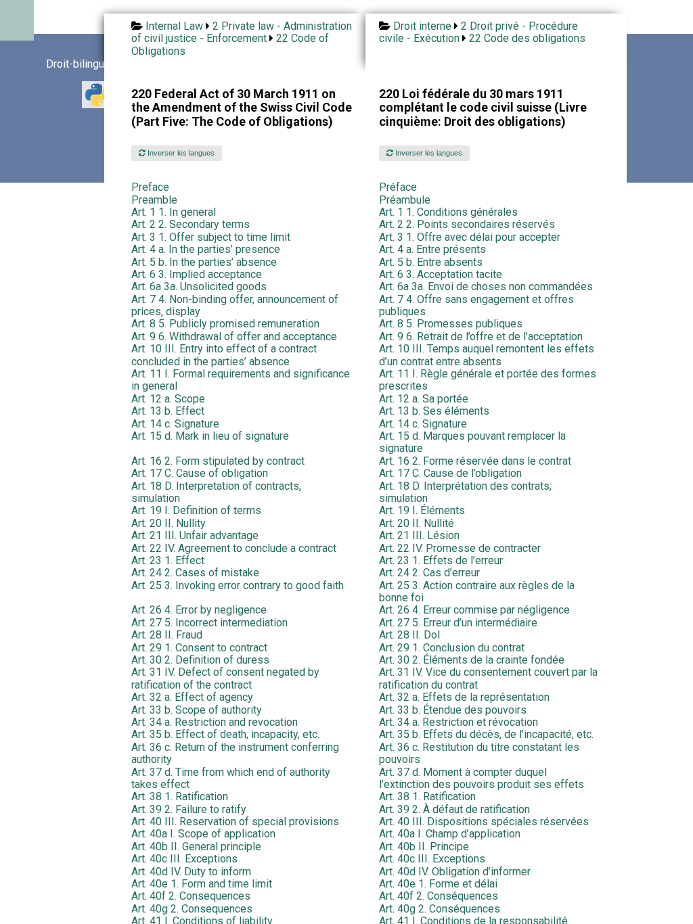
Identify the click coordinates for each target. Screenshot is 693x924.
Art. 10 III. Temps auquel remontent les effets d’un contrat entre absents (486, 354)
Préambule (404, 199)
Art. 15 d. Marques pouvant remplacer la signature (472, 442)
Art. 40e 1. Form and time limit (201, 883)
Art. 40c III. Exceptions (184, 858)
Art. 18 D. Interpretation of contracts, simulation (216, 492)
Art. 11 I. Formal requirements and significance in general (240, 379)
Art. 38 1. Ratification (179, 796)
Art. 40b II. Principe (424, 846)
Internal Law (174, 26)
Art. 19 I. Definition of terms (196, 510)
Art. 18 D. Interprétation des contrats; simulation (465, 492)
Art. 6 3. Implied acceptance (196, 274)
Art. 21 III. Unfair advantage (195, 535)
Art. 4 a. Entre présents (432, 249)
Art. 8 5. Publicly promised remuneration (225, 323)
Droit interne (422, 26)
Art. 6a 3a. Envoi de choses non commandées (486, 286)
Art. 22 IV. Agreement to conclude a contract (233, 548)
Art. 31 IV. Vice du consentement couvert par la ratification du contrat (488, 678)
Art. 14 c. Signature (175, 423)
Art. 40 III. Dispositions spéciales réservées (484, 821)
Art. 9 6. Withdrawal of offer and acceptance (234, 336)
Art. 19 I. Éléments (422, 510)
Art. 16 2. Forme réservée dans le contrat (475, 461)
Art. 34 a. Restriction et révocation (458, 722)
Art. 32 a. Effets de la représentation (464, 697)
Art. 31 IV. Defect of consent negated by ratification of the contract (225, 678)
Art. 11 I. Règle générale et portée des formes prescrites (487, 379)
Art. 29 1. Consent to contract (199, 647)
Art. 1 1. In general (173, 212)
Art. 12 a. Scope (168, 398)
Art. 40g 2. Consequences (191, 908)
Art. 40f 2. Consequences (190, 896)
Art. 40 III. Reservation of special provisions (235, 821)
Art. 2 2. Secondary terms (190, 224)
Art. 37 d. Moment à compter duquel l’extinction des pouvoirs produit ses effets (481, 778)
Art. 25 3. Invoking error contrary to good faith (237, 585)
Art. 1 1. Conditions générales (448, 212)
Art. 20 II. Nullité (416, 523)
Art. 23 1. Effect (167, 560)
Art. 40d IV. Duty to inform (191, 871)
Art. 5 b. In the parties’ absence (204, 262)
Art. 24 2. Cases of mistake (195, 572)
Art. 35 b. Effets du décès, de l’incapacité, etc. (486, 734)
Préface (398, 187)
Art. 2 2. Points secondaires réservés (467, 224)
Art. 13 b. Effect (167, 411)
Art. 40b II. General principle (196, 846)
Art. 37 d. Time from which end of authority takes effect (230, 778)
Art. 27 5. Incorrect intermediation (209, 622)
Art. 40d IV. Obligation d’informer (455, 871)
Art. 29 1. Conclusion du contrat (451, 647)
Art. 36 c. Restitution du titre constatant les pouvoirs (479, 753)
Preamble (154, 199)
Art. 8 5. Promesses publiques (450, 323)
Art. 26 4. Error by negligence (199, 609)
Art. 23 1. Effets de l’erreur (441, 560)
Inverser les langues (180, 153)
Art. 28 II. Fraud (166, 634)
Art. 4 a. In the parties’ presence (205, 249)
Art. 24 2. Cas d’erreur (429, 572)
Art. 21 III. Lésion (419, 535)
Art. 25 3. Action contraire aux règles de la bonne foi (477, 591)
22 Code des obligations (527, 38)
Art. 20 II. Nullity (168, 523)
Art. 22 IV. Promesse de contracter (460, 548)
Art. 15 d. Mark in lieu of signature (210, 436)
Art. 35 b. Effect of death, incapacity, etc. (225, 734)
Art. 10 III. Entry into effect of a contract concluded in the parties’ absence (224, 354)
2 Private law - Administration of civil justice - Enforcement (241, 32)
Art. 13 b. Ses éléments (434, 411)
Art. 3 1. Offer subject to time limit (210, 237)
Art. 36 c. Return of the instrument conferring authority (235, 753)
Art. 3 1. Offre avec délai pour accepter (469, 237)
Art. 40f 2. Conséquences (438, 896)
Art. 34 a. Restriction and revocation (214, 722)
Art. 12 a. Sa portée (423, 398)
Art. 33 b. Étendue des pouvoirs (453, 709)
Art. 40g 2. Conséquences (439, 908)
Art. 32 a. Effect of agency (192, 697)
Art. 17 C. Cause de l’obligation (450, 473)
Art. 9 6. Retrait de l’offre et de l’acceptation (481, 336)
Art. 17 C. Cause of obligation (199, 473)
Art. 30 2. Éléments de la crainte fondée (471, 659)
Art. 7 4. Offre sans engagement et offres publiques (476, 305)
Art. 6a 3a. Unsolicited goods (199, 286)
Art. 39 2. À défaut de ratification (454, 809)
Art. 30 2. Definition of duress (200, 659)
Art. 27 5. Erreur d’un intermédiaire (458, 622)
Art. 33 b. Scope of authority (196, 709)
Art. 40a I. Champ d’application (449, 833)
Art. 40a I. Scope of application (203, 833)
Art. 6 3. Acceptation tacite (440, 274)
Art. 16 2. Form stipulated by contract (218, 461)
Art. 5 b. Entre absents (431, 262)
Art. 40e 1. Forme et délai (438, 883)
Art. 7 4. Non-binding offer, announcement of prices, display (234, 305)
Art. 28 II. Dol (409, 634)
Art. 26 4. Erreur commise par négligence (474, 609)
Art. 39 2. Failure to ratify (188, 809)
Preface (150, 187)
